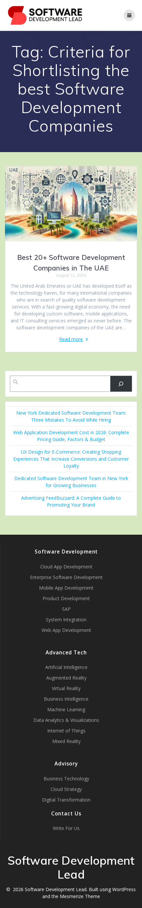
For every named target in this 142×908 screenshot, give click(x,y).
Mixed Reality (66, 741)
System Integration (66, 619)
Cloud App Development (66, 566)
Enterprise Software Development (66, 577)
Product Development (66, 598)
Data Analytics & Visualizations (66, 720)
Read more (71, 339)
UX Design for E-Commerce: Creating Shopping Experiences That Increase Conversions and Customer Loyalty (71, 459)
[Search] (121, 384)
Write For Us (66, 828)
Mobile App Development (66, 588)
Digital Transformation (66, 800)
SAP (66, 609)
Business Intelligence (66, 699)
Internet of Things (66, 730)
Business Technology (66, 778)
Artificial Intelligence (66, 667)
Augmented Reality (66, 678)
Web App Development (66, 630)
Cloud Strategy (66, 789)
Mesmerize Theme (80, 896)
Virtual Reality (66, 688)
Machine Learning (66, 709)
